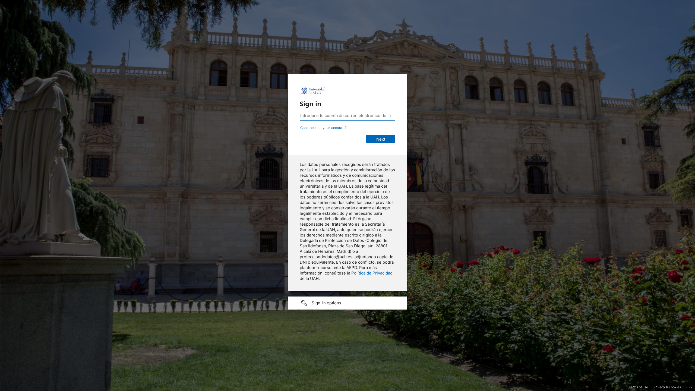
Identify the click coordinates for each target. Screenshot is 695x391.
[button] (347, 303)
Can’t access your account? (323, 127)
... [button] (689, 386)
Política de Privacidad (372, 273)
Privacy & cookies (667, 387)
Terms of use (638, 387)
